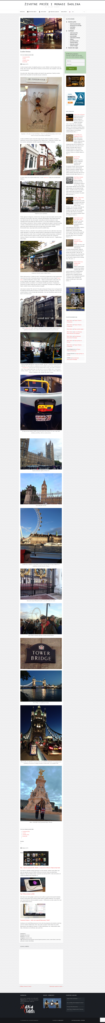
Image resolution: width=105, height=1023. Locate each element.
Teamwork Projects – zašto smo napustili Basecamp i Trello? (35, 920)
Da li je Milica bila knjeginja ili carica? (75, 1002)
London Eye (58, 939)
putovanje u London (24, 940)
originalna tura (25, 367)
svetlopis (71, 31)
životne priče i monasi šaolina (52, 4)
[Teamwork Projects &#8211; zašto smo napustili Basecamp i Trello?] (32, 917)
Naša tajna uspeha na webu (56, 986)
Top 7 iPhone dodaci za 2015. (27, 894)
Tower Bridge (31, 940)
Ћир (73, 11)
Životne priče (32, 11)
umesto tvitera (74, 42)
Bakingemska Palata (27, 939)
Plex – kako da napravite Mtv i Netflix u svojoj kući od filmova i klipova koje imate (40, 867)
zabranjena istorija (75, 37)
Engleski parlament (42, 939)
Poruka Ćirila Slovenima (72, 1006)
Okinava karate (54, 11)
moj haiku (72, 27)
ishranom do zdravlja (75, 25)
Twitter (83, 1020)
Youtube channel (76, 1020)
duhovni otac (73, 34)
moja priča (64, 11)
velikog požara (28, 328)
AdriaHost (60, 1020)
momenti (72, 28)
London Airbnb (52, 939)
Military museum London (25, 986)
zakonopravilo (74, 33)
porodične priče (74, 41)
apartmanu (46, 177)
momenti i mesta (28, 938)
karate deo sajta (73, 48)
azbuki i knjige (74, 45)
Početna (22, 11)
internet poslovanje (75, 24)
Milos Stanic (27, 935)
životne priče (72, 22)
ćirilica (72, 39)
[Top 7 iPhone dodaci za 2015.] (32, 891)
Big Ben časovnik (34, 939)
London (47, 939)
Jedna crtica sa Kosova (72, 998)
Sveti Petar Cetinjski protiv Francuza (75, 1009)
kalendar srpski (74, 44)
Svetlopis (43, 11)
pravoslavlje (73, 36)
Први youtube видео (78, 329)
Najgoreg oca (23, 999)
